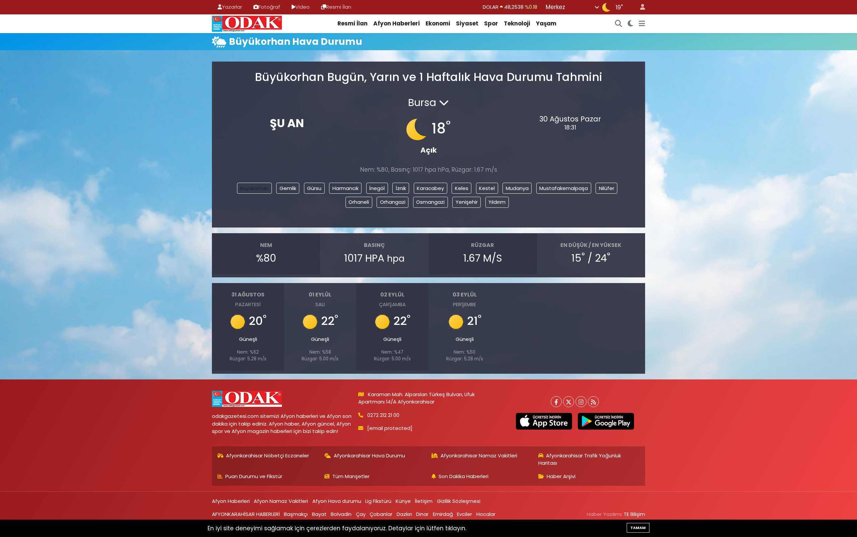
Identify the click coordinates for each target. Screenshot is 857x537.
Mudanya (517, 188)
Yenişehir (467, 201)
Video (302, 6)
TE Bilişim (634, 514)
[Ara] (618, 23)
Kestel (487, 188)
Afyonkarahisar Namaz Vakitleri (479, 455)
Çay (361, 514)
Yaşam (546, 23)
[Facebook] (556, 401)
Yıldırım (496, 201)
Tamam (638, 527)
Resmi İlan (338, 6)
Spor (491, 23)
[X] (568, 401)
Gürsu (314, 188)
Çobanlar (381, 514)
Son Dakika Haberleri (463, 476)
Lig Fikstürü (378, 501)
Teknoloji (517, 23)
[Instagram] (581, 401)
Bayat (319, 514)
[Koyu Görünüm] (630, 23)
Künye (403, 501)
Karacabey (430, 188)
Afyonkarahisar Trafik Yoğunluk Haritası (579, 459)
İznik (401, 188)
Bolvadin (341, 514)
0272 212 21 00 (383, 415)
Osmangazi (430, 201)
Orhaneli (358, 201)
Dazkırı (404, 514)
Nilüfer (606, 188)
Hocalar (485, 514)
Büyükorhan (254, 188)
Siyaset (467, 23)
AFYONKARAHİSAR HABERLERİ (246, 514)
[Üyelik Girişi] (639, 7)
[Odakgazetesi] (247, 23)
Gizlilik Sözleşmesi (458, 501)
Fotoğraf (269, 6)
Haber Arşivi (561, 476)
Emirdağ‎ (443, 514)
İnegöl (377, 188)
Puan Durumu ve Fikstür (253, 476)
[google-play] (605, 421)
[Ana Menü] (642, 23)
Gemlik (288, 188)
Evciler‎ (464, 514)
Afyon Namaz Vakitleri (281, 501)
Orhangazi (392, 201)
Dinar (422, 514)
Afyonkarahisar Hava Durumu (369, 455)
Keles (461, 188)
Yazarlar (232, 6)
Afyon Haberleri (396, 23)
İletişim (424, 501)
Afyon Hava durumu (336, 501)
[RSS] (593, 401)
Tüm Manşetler (351, 476)
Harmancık (345, 188)
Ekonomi (437, 23)
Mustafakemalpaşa (563, 188)
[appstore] (543, 421)
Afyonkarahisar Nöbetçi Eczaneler (267, 455)
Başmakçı (296, 514)
